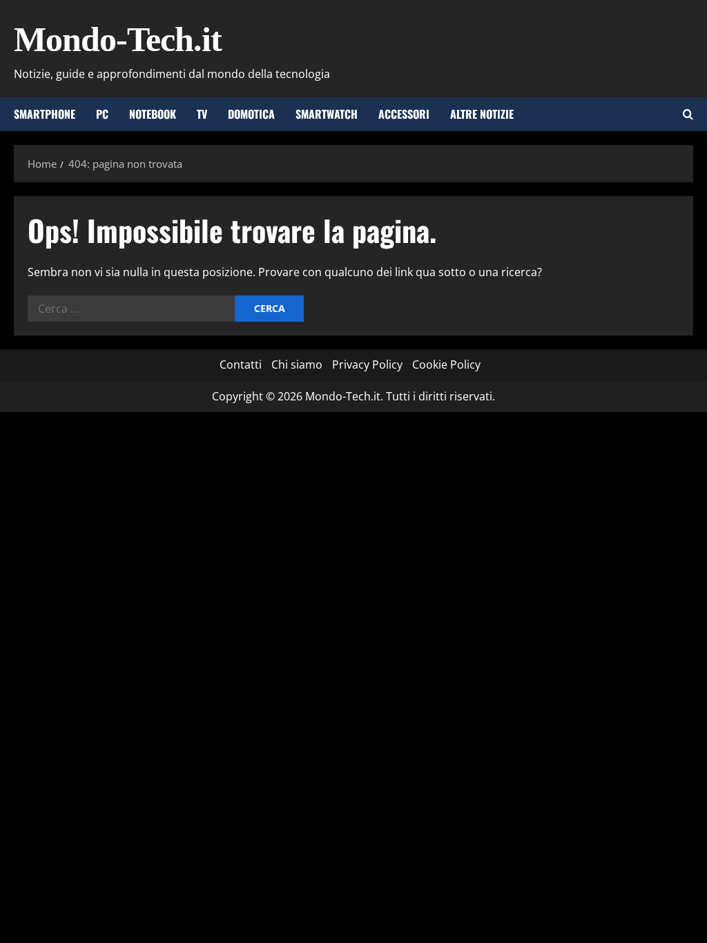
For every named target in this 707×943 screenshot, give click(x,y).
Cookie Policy (446, 364)
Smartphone (44, 114)
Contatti (241, 364)
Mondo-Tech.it (118, 39)
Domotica (251, 114)
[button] (688, 114)
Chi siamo (296, 364)
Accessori (403, 114)
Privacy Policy (367, 364)
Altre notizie (482, 114)
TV (202, 114)
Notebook (152, 114)
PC (102, 114)
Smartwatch (327, 114)
